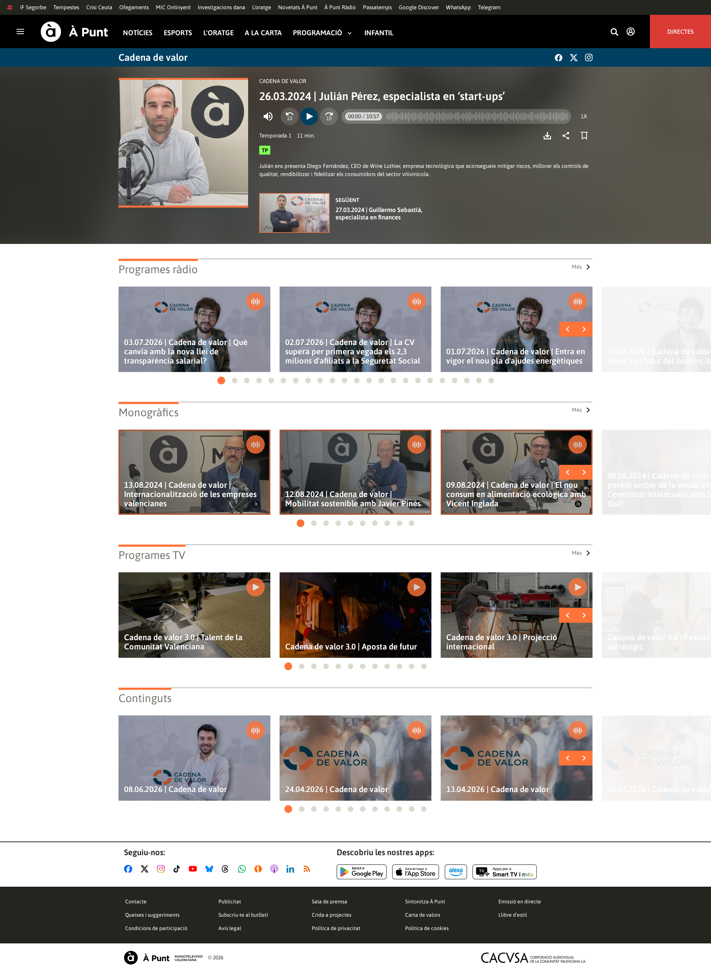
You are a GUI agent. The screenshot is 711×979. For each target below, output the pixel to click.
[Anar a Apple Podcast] (275, 868)
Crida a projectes (331, 915)
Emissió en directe (519, 901)
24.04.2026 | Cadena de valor (336, 789)
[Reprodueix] (309, 116)
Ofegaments (134, 7)
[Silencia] (268, 116)
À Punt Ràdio (340, 7)
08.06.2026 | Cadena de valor (175, 789)
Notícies (138, 33)
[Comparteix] (567, 135)
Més (577, 267)
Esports (178, 33)
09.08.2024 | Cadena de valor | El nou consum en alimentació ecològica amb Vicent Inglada (516, 494)
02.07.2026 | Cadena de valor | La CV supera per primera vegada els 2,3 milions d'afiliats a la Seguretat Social (352, 352)
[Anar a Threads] (227, 868)
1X (584, 116)
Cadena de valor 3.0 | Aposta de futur (351, 646)
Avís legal (229, 928)
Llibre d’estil (512, 915)
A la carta (263, 33)
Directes (680, 31)
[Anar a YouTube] (194, 868)
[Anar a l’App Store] (415, 871)
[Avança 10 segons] (329, 116)
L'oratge (261, 7)
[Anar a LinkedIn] (292, 868)
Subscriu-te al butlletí (243, 915)
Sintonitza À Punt (425, 901)
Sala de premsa (329, 901)
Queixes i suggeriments (152, 915)
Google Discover (419, 7)
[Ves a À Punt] (74, 32)
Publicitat (229, 901)
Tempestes (66, 7)
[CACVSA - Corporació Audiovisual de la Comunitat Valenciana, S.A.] (533, 958)
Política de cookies (427, 928)
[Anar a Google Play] (362, 871)
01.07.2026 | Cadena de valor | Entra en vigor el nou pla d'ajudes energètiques (515, 356)
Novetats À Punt (297, 7)
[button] (221, 380)
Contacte (136, 901)
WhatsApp (458, 7)
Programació (317, 33)
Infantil (378, 33)
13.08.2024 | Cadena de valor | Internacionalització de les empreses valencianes (190, 494)
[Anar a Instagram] (162, 868)
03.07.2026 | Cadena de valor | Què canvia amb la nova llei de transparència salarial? (186, 352)
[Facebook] (559, 58)
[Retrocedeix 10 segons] (289, 116)
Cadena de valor (153, 57)
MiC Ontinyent (173, 7)
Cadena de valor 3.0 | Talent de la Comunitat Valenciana (183, 642)
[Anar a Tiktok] (178, 868)
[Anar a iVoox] (259, 868)
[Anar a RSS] (308, 868)
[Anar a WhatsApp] (243, 868)
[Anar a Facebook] (129, 868)
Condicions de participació (156, 928)
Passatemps (377, 7)
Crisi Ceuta (99, 7)
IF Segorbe (33, 7)
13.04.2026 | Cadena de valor (497, 789)
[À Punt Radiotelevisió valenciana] (163, 958)
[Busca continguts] (614, 32)
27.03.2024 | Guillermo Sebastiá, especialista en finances (379, 213)
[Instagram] (588, 57)
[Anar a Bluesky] (211, 868)
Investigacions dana (221, 7)
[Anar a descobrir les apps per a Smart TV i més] (505, 871)
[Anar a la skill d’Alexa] (456, 871)
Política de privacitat (336, 928)
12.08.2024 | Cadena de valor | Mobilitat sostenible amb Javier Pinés (353, 499)
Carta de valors (422, 915)
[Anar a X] (146, 868)
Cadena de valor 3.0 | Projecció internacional (501, 642)
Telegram (489, 7)
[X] (574, 57)
